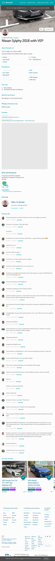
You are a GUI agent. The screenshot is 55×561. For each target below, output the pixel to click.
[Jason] (3, 266)
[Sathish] (3, 313)
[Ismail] (3, 289)
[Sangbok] (3, 351)
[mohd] (3, 259)
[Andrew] (3, 433)
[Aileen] (3, 338)
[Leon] (3, 329)
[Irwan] (3, 386)
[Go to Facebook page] (45, 536)
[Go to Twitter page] (47, 536)
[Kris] (3, 423)
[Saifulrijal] (3, 407)
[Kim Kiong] (3, 238)
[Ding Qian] (3, 414)
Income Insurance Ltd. (40, 544)
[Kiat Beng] (3, 282)
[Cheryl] (3, 372)
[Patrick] (3, 245)
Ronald (10, 38)
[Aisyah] (3, 252)
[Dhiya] (3, 379)
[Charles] (3, 451)
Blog (33, 548)
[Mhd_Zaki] (3, 225)
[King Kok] (3, 232)
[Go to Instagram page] (50, 536)
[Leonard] (3, 393)
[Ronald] (5, 203)
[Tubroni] (3, 218)
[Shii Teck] (3, 296)
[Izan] (3, 305)
